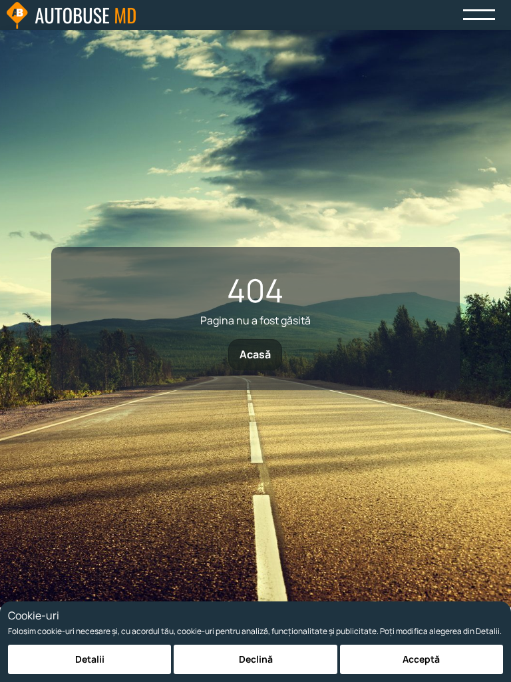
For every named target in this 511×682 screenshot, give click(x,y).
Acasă (255, 354)
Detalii (89, 659)
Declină (256, 659)
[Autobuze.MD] (71, 15)
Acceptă (421, 659)
